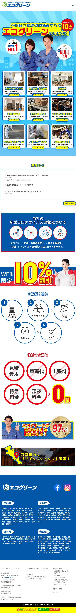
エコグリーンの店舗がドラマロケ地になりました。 (24, 191)
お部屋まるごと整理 (61, 571)
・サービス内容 (56, 569)
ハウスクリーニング (61, 584)
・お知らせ (55, 592)
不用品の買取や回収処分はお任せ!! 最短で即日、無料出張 (26, 175)
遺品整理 (57, 573)
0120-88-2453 (8, 577)
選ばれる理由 (57, 589)
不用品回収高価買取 (61, 577)
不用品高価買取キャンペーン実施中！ (19, 185)
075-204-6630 (37, 579)
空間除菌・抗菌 (59, 582)
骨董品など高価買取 (61, 580)
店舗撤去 (57, 575)
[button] (72, 5)
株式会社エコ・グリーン (10, 569)
